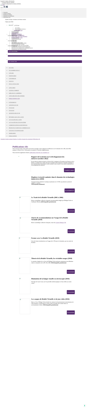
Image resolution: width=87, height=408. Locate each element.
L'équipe (11, 73)
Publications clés (6, 17)
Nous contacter (14, 84)
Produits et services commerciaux (22, 48)
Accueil (17, 27)
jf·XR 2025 (14, 41)
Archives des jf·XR (14, 113)
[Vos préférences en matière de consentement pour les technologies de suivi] (84, 405)
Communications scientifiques (21, 46)
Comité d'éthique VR (60, 222)
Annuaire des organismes (8, 16)
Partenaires (15, 31)
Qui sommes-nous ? (20, 29)
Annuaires (5, 12)
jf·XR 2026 (11, 107)
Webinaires (15, 50)
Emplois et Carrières (7, 14)
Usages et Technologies (19, 49)
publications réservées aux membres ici (39, 152)
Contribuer (12, 78)
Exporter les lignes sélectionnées (7, 1)
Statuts (11, 81)
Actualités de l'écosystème (20, 45)
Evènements (15, 38)
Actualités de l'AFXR (18, 44)
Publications (13, 136)
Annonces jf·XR (16, 39)
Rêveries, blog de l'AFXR (19, 43)
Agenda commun (7, 13)
